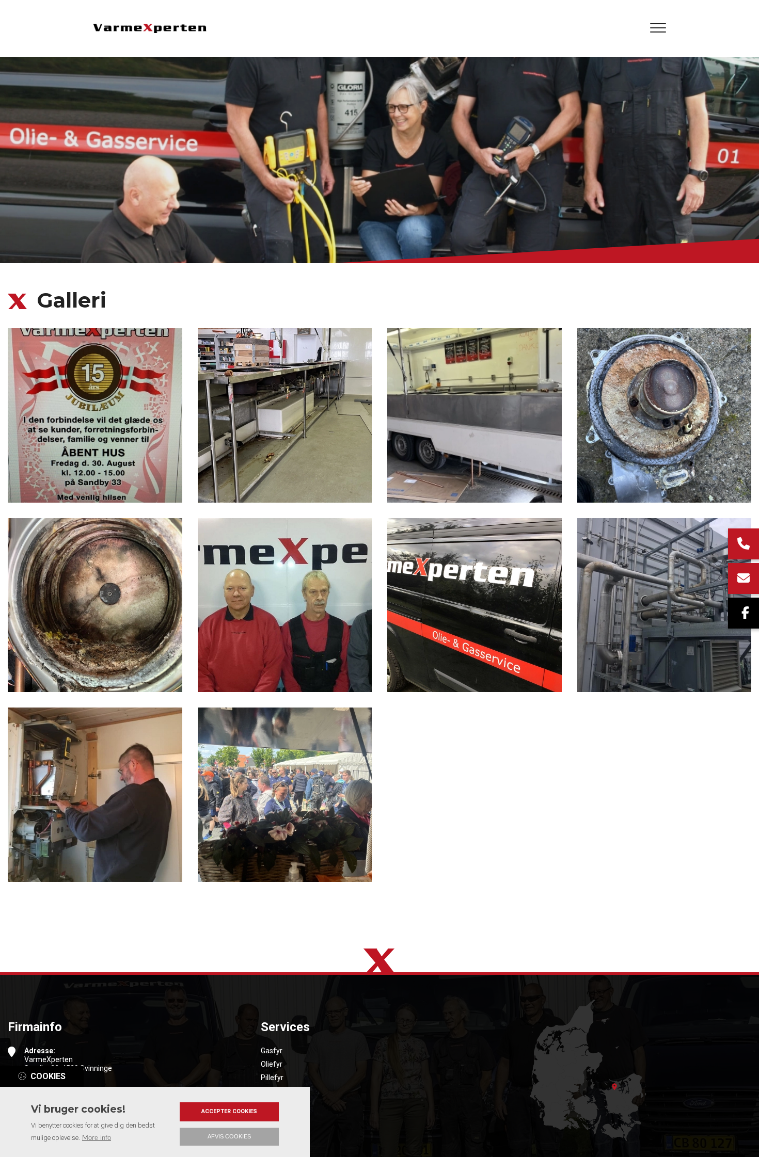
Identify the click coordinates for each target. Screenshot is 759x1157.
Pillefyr (272, 1077)
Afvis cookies (229, 1136)
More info (96, 1138)
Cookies (48, 1076)
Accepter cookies (229, 1111)
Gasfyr (271, 1050)
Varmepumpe (283, 1091)
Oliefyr (271, 1064)
